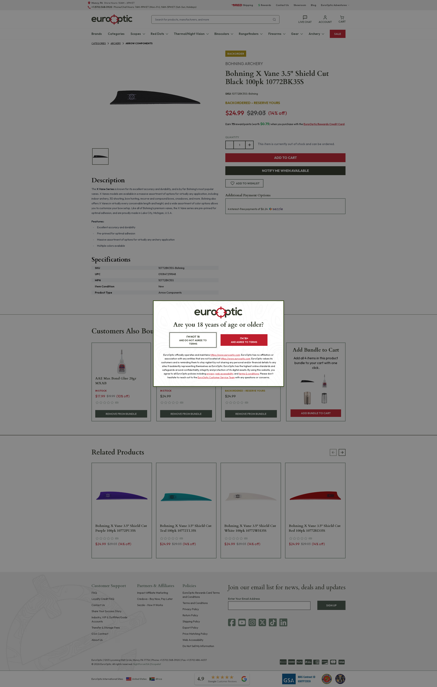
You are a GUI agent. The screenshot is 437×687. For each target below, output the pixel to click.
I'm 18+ (244, 340)
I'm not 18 (193, 340)
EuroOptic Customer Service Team (216, 377)
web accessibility (224, 373)
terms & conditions (249, 373)
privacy (210, 373)
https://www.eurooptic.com (225, 354)
